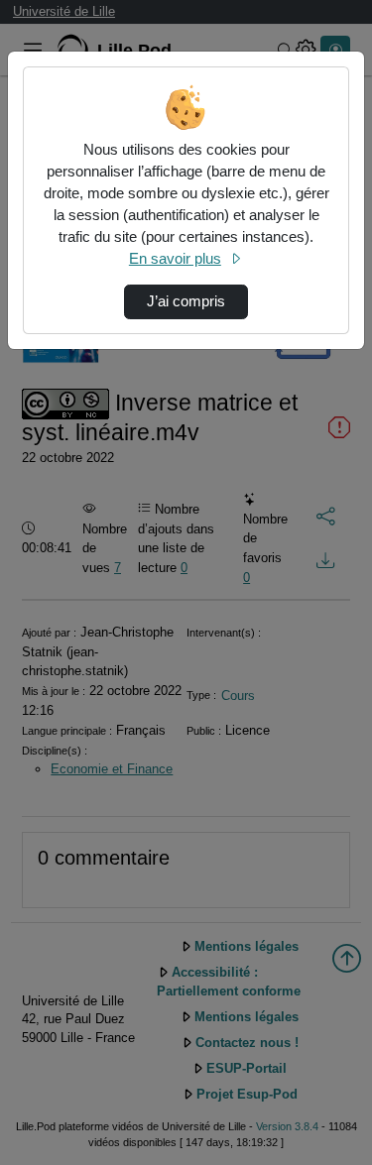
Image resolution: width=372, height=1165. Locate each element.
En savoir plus (175, 259)
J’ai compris (186, 301)
